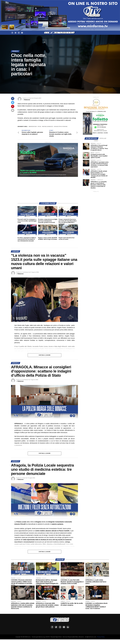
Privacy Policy (101, 637)
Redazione (27, 99)
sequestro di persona (61, 126)
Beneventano (33, 126)
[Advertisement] (48, 188)
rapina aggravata (48, 126)
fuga (39, 126)
